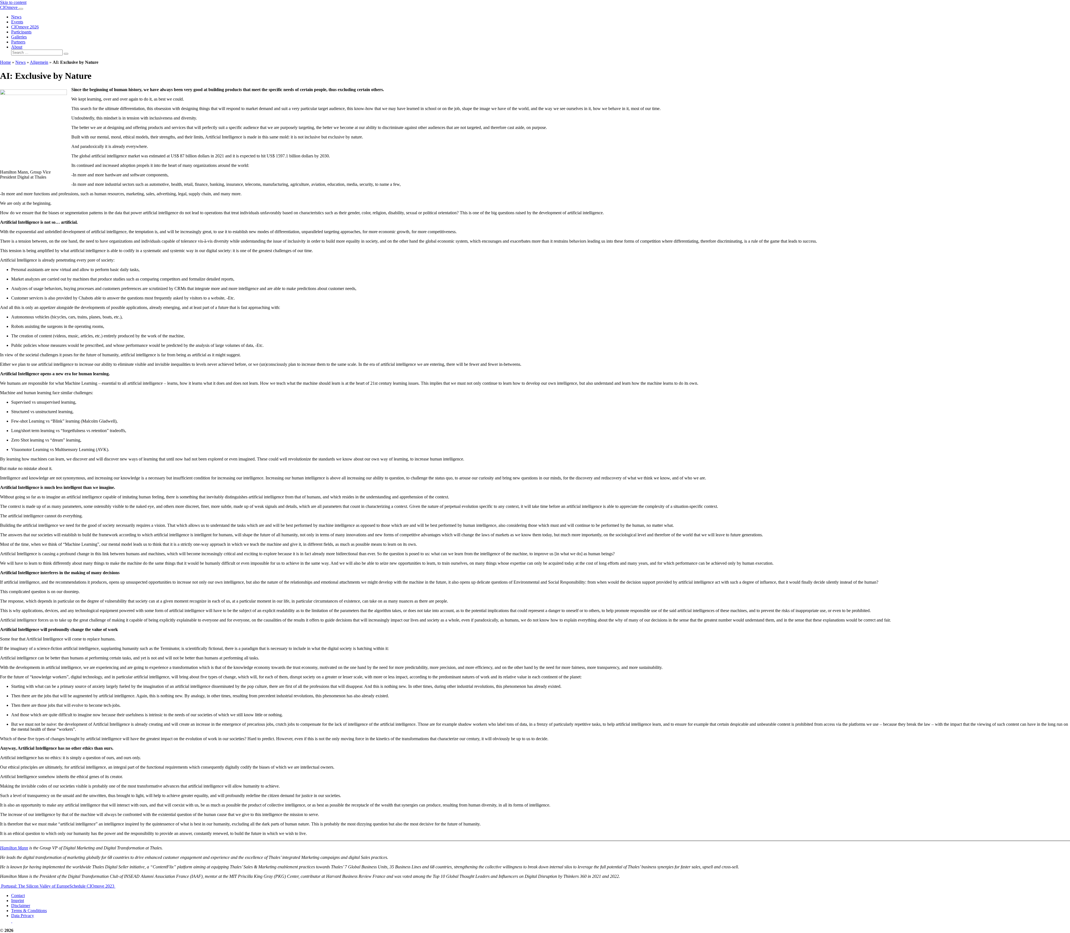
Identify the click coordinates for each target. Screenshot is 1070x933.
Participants (21, 32)
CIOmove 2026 (25, 27)
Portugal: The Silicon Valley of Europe (34, 886)
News (16, 16)
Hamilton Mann (14, 848)
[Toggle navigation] (21, 9)
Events (17, 22)
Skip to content (13, 2)
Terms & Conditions (29, 910)
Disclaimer (20, 905)
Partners (18, 42)
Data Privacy (22, 915)
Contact (18, 895)
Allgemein (39, 62)
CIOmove (9, 7)
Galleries (19, 37)
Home (5, 62)
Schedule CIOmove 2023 (92, 886)
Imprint (17, 900)
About (16, 47)
